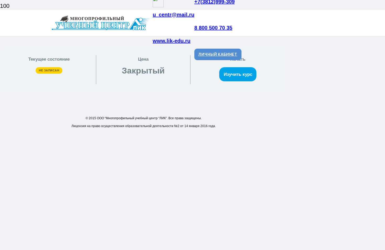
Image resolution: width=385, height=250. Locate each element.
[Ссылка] (102, 30)
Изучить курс (238, 74)
